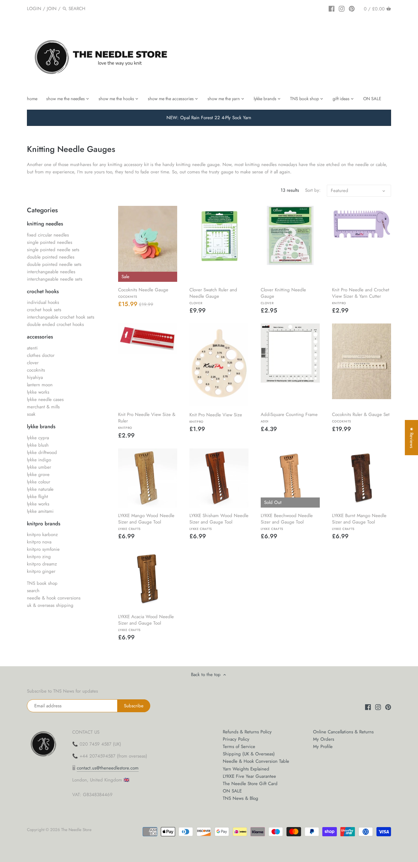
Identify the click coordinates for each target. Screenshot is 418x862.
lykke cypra (38, 437)
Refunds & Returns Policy (247, 731)
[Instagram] (342, 8)
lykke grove (38, 474)
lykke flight (37, 496)
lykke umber (39, 467)
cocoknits (36, 370)
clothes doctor (40, 355)
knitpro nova (39, 542)
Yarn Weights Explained (246, 769)
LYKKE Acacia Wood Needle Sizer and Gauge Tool (146, 622)
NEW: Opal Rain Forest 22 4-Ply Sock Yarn (208, 117)
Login (34, 8)
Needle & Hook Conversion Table (256, 761)
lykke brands (41, 426)
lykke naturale (40, 489)
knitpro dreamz (42, 564)
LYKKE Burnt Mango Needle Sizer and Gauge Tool (359, 521)
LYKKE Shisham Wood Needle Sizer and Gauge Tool (218, 521)
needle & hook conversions (53, 598)
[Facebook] (331, 8)
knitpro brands (43, 523)
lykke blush (38, 445)
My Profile (323, 746)
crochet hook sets (44, 309)
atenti (32, 348)
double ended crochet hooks (55, 324)
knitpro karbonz (42, 534)
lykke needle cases (45, 399)
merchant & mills (43, 406)
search (33, 590)
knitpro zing (39, 556)
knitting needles (45, 223)
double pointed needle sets (54, 264)
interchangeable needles (51, 271)
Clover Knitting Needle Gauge (283, 295)
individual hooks (43, 302)
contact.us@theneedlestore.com (108, 768)
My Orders (323, 739)
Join (52, 8)
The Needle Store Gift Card (250, 783)
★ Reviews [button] (411, 437)
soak (31, 414)
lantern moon (40, 384)
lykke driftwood (42, 452)
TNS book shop (42, 583)
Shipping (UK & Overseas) (249, 753)
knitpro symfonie (43, 549)
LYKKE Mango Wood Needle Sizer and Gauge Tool (146, 521)
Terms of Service (239, 746)
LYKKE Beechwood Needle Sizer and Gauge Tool (287, 521)
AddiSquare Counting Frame (289, 417)
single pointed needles (49, 242)
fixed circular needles (48, 235)
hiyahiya (35, 377)
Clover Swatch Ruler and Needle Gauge (213, 295)
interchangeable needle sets (54, 279)
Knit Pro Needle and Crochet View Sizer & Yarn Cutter (360, 295)
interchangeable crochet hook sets (60, 317)
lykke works (38, 392)
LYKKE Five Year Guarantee (249, 776)
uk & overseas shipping (50, 605)
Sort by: (313, 190)
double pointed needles (50, 257)
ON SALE (232, 791)
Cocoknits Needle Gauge (143, 292)
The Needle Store (76, 830)
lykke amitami (40, 511)
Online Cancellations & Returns (343, 731)
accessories (40, 336)
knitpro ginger (41, 571)
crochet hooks (43, 291)
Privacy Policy (236, 739)
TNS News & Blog (240, 798)
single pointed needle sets (53, 249)
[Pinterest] (352, 8)
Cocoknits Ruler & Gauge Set (361, 417)
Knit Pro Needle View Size (215, 417)
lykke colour (38, 481)
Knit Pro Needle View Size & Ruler (146, 420)
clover (33, 362)
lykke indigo (39, 459)
